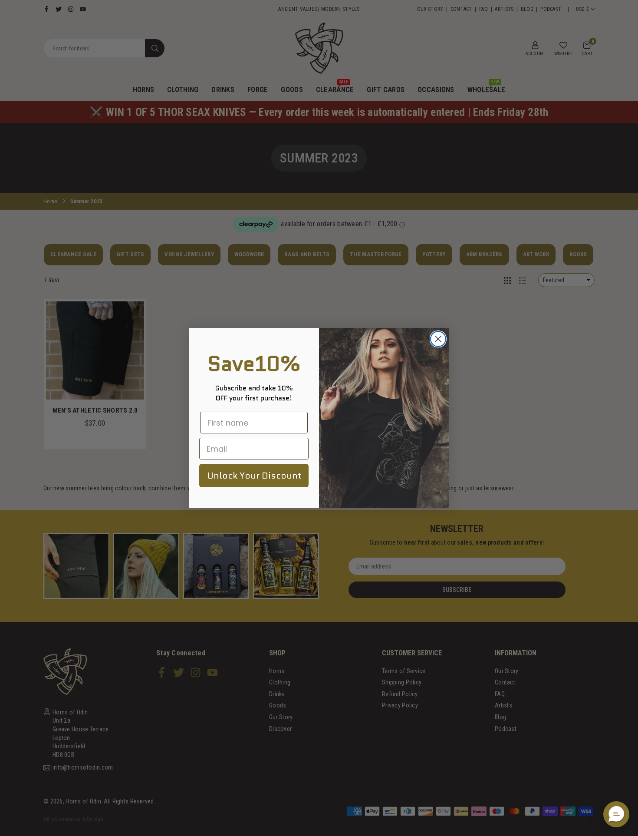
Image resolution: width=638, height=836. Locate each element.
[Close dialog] (438, 339)
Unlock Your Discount (254, 475)
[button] (616, 814)
